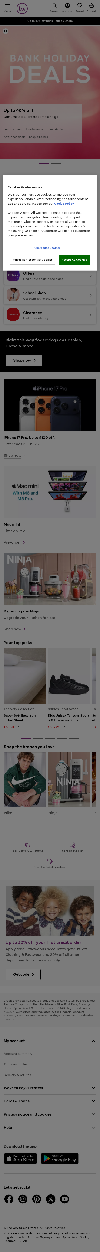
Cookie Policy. (64, 203)
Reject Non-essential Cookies (33, 259)
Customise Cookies (47, 248)
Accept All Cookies (74, 259)
